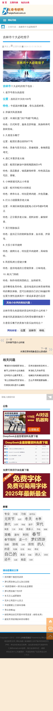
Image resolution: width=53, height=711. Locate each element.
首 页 (4, 2)
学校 (23, 524)
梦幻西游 (38, 538)
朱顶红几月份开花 (36, 370)
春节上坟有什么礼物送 (14, 370)
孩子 (31, 524)
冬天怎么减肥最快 (13, 595)
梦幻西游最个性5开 (13, 590)
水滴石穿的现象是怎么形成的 (33, 351)
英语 (22, 554)
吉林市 (7, 86)
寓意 (6, 529)
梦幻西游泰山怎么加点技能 (17, 581)
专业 (7, 514)
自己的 (10, 554)
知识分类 (25, 2)
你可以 (32, 514)
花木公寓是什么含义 (14, 600)
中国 (15, 513)
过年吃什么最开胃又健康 (15, 375)
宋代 (39, 523)
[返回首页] (49, 621)
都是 (23, 559)
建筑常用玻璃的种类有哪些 (17, 619)
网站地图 (19, 641)
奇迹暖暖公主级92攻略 (15, 605)
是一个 (23, 539)
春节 (36, 534)
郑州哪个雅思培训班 (14, 576)
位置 (5, 99)
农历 (19, 519)
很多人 (29, 529)
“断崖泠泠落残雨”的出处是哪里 (16, 365)
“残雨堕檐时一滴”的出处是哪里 (19, 586)
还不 (7, 559)
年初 (21, 529)
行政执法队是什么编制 (14, 384)
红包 (22, 549)
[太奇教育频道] (26, 10)
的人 (40, 543)
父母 (23, 544)
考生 (29, 549)
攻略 (7, 534)
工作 (13, 529)
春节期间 (10, 539)
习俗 (23, 514)
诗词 (46, 554)
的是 (7, 549)
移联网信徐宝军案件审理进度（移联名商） (24, 614)
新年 (16, 534)
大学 (16, 524)
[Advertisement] (26, 684)
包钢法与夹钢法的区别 (38, 375)
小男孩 (26, 654)
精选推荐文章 (9, 641)
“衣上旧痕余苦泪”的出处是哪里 (16, 380)
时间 (26, 534)
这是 (15, 560)
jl (9, 46)
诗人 (38, 554)
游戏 (15, 544)
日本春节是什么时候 (15, 342)
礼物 (15, 549)
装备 (30, 555)
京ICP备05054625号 (40, 641)
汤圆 (6, 544)
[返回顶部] (49, 636)
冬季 (38, 519)
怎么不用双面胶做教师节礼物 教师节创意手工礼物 (40, 380)
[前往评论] (49, 628)
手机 (38, 529)
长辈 (31, 560)
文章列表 (14, 2)
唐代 (7, 524)
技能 (45, 529)
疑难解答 (28, 641)
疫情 (31, 544)
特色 (5, 105)
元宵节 (9, 518)
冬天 (28, 518)
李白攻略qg (10, 609)
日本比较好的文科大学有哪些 (40, 365)
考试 (36, 549)
